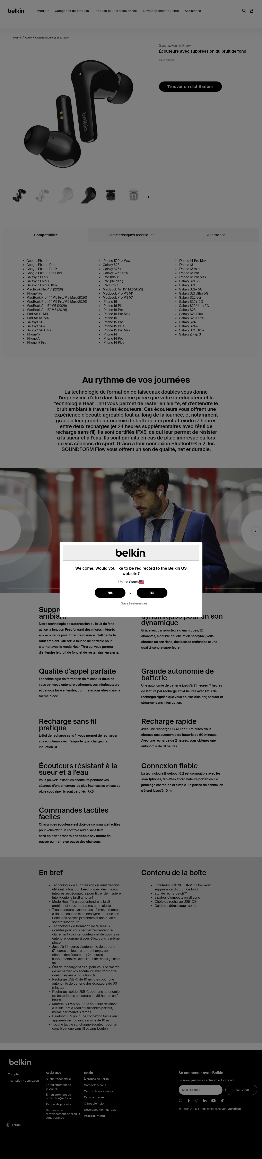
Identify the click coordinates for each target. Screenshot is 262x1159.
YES (110, 592)
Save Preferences (134, 603)
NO (152, 592)
